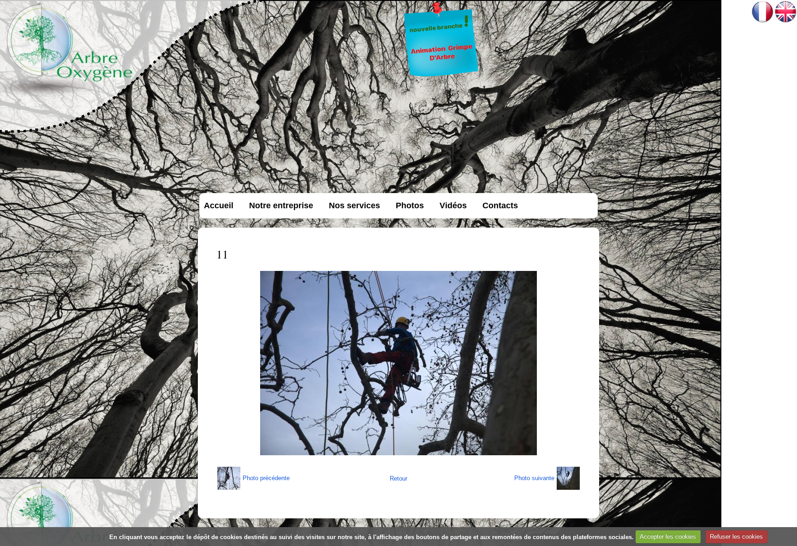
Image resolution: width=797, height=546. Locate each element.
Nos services (354, 205)
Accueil (218, 205)
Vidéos (453, 205)
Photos (410, 205)
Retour (398, 478)
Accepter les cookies (668, 536)
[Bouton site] (441, 77)
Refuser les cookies (736, 536)
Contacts (500, 205)
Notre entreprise (281, 205)
